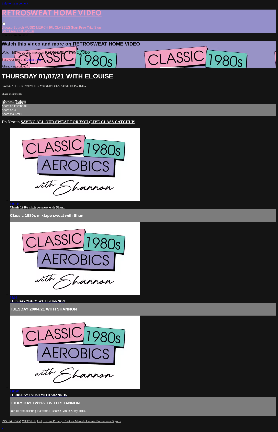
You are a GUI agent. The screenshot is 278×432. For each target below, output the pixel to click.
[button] (3, 23)
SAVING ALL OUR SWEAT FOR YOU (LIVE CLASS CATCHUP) (39, 86)
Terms (48, 421)
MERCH (42, 27)
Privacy (58, 421)
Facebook (8, 102)
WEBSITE (29, 421)
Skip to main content (15, 3)
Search (19, 27)
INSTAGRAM (11, 421)
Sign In (29, 31)
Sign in (99, 27)
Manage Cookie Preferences (93, 421)
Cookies (69, 421)
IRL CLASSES (59, 27)
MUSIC (30, 27)
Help (40, 421)
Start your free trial (14, 59)
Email (22, 102)
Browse (7, 27)
